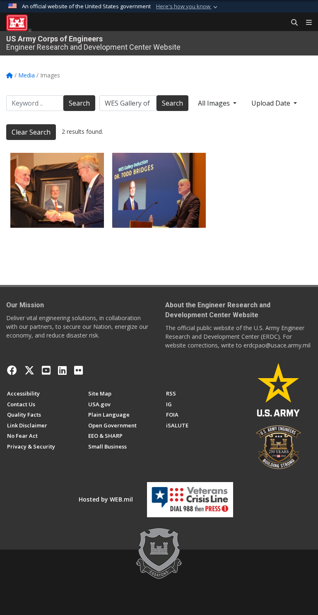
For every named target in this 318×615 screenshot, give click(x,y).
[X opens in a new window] (29, 370)
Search (79, 103)
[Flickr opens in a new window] (78, 370)
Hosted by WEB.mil (106, 499)
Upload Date (271, 103)
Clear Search (31, 132)
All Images (214, 103)
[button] (187, 6)
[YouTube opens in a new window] (46, 370)
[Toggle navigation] (305, 22)
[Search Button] (291, 22)
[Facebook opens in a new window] (12, 370)
